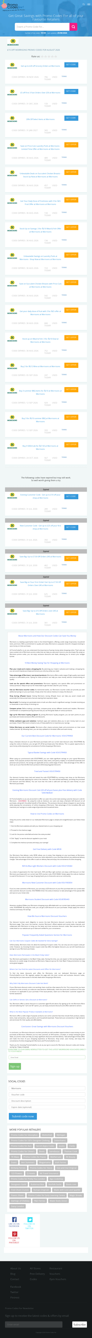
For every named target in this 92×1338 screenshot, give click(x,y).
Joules (62, 1146)
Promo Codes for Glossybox (24, 1135)
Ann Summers (28, 1162)
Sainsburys (54, 1151)
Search (84, 4)
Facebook (15, 1286)
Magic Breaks (76, 1195)
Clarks (72, 1146)
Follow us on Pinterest (14, 1240)
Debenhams (60, 1140)
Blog (12, 1273)
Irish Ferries (60, 1162)
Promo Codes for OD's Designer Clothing (30, 1140)
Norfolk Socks (54, 1184)
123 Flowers (16, 1173)
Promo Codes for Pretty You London (28, 1178)
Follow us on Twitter (29, 1226)
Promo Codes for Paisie (35, 1157)
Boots (42, 1151)
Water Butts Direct (58, 1200)
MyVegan (61, 1135)
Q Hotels (31, 1173)
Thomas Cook (70, 1151)
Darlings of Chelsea (20, 1200)
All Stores (35, 1268)
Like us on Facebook (14, 1225)
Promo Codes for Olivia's (23, 1151)
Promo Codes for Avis (21, 1146)
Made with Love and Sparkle (67, 1189)
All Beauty (70, 1157)
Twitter (14, 1292)
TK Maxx (15, 1157)
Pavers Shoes (17, 1195)
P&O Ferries (39, 1200)
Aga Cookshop (56, 1178)
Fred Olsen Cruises (20, 1189)
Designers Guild (18, 1184)
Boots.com (71, 1184)
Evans (14, 1162)
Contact (14, 1279)
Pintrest (14, 1297)
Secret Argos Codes (45, 1146)
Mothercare (55, 1157)
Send (73, 27)
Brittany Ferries (18, 1168)
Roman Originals (41, 1189)
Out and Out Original (67, 1168)
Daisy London (17, 1206)
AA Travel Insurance (49, 1173)
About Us (15, 1268)
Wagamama (44, 1162)
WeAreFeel (47, 1135)
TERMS (64, 76)
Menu (89, 4)
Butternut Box (37, 1184)
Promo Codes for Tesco (41, 1168)
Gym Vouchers (57, 1279)
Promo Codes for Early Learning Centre (46, 1195)
